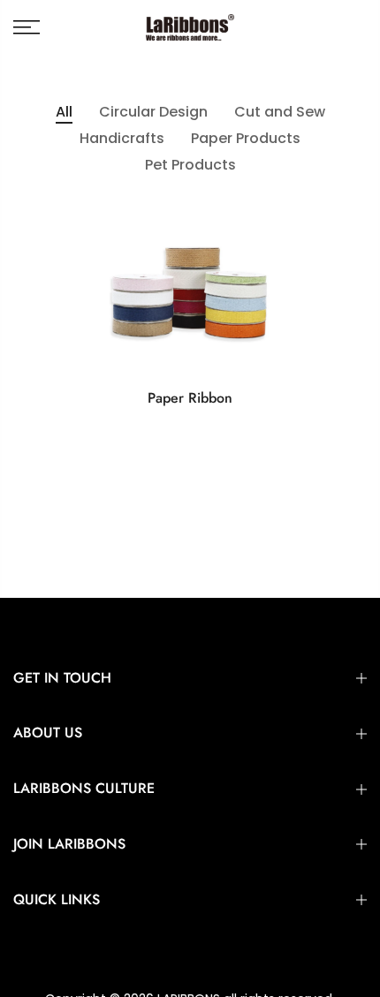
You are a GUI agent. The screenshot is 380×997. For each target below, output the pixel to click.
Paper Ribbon (190, 398)
